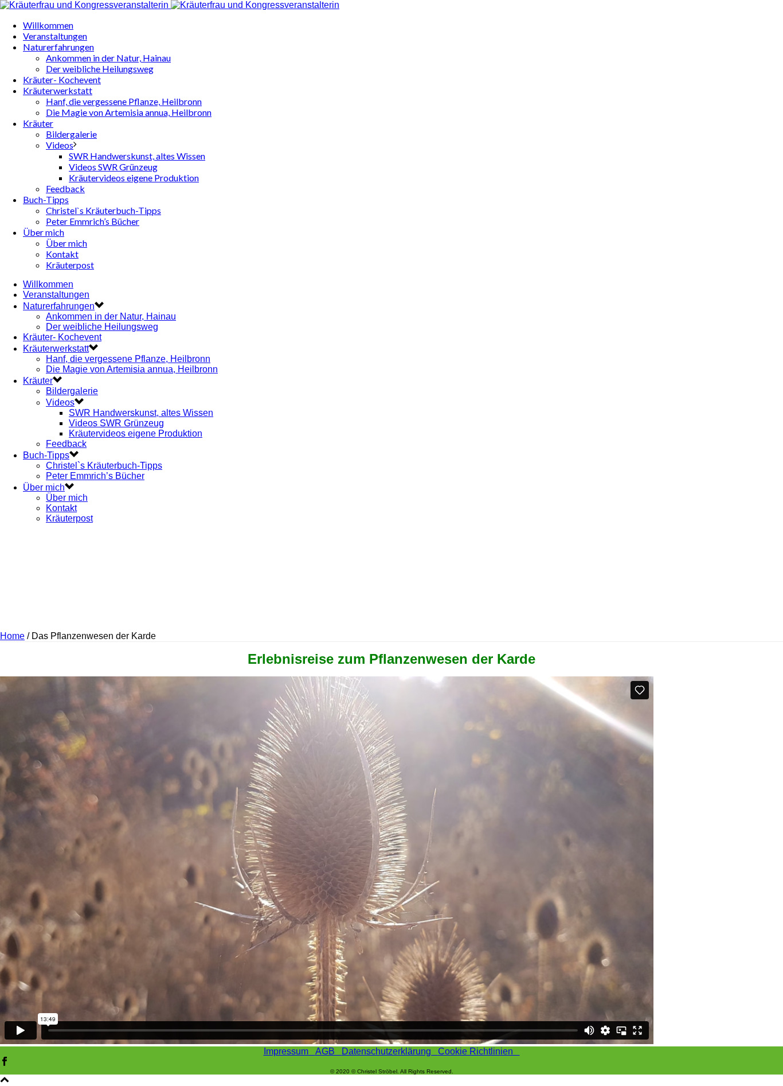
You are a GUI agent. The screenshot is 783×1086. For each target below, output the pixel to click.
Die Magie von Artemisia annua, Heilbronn (129, 112)
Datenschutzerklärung (390, 1051)
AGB (328, 1051)
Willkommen (48, 25)
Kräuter (38, 123)
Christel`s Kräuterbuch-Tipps (103, 210)
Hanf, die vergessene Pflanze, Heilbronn (124, 101)
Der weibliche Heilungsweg (100, 68)
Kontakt (62, 253)
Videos (59, 144)
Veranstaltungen (55, 35)
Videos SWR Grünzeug (113, 166)
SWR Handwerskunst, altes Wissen (137, 155)
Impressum (289, 1051)
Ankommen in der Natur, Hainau (108, 57)
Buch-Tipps (46, 199)
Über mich (43, 232)
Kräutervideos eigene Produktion (134, 177)
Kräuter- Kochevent (62, 79)
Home (12, 636)
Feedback (65, 188)
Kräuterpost (70, 264)
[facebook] (4, 1063)
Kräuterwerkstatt (57, 90)
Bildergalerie (71, 134)
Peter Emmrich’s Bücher (92, 221)
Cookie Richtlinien (479, 1051)
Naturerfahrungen (58, 46)
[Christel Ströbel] (169, 5)
